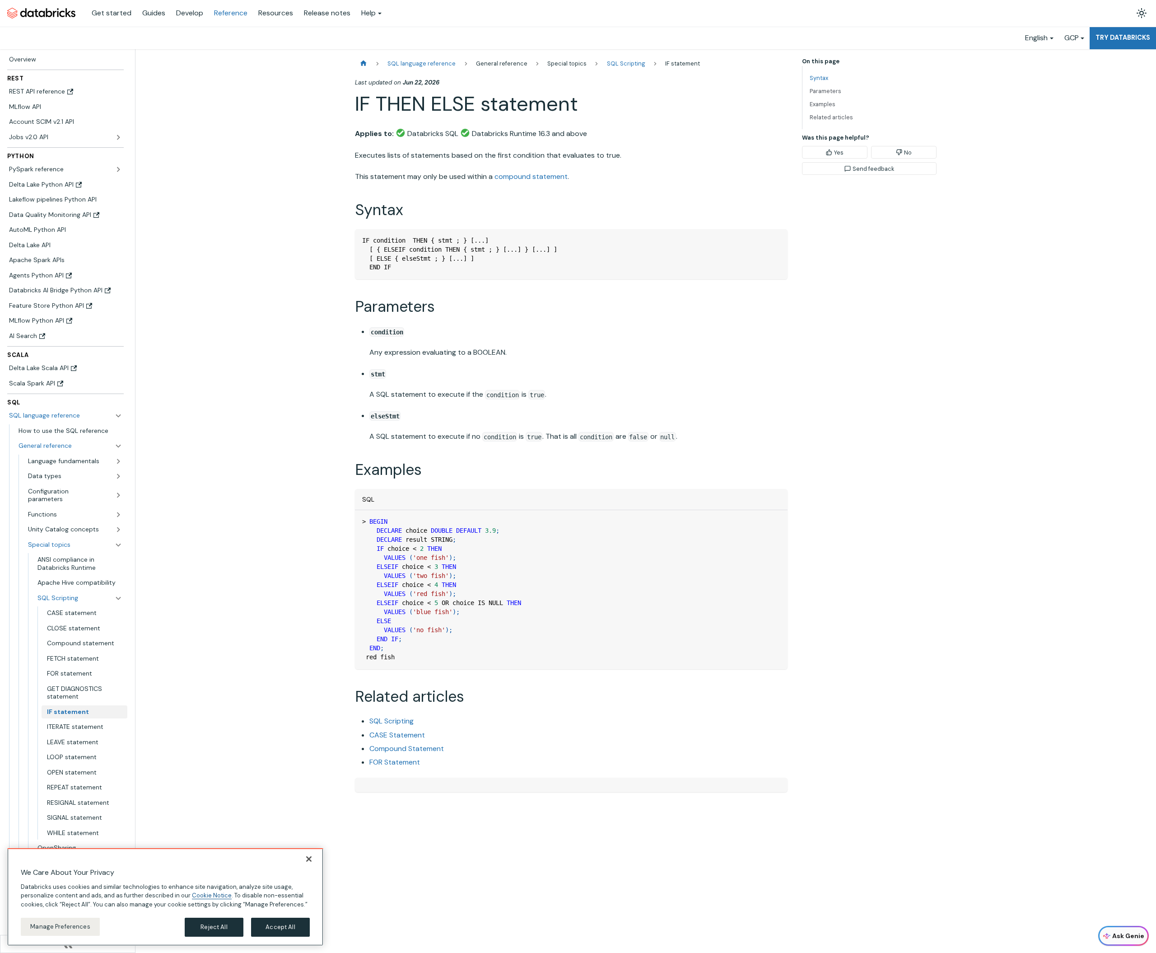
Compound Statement (406, 748)
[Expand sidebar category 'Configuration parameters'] (118, 495)
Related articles (831, 117)
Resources (275, 13)
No (908, 152)
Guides (153, 13)
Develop (189, 13)
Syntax (819, 78)
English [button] (1036, 37)
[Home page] (363, 63)
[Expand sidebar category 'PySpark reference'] (118, 169)
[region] (165, 897)
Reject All (213, 927)
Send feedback (873, 169)
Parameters (825, 91)
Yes (839, 152)
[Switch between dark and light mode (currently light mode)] (1141, 13)
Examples (822, 104)
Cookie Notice (212, 895)
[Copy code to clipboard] (776, 240)
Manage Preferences (60, 926)
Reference (230, 13)
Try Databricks (1122, 37)
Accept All (280, 927)
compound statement (531, 176)
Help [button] (368, 13)
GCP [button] (1071, 37)
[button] (70, 446)
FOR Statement (394, 762)
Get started (111, 13)
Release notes (327, 13)
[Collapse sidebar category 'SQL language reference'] (118, 416)
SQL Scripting (391, 721)
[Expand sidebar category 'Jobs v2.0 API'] (118, 137)
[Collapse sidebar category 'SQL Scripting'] (118, 598)
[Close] (309, 859)
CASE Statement (397, 735)
